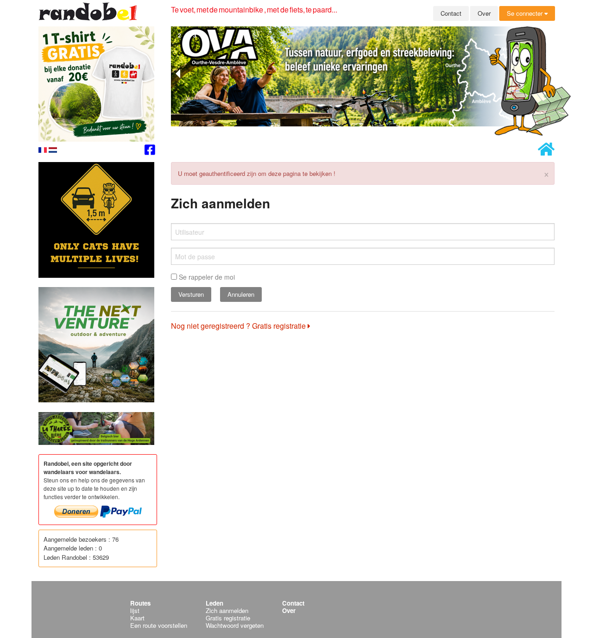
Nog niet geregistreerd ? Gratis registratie (239, 325)
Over (484, 13)
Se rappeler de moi (206, 276)
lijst (134, 610)
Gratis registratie (228, 617)
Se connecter (525, 13)
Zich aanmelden (227, 610)
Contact (451, 13)
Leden (214, 603)
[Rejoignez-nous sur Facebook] (150, 151)
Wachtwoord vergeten (235, 625)
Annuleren (240, 294)
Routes (140, 603)
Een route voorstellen (158, 625)
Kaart (137, 617)
